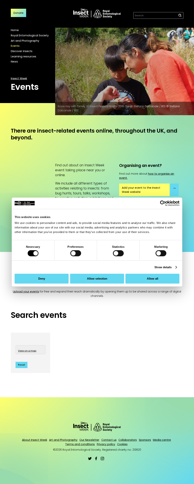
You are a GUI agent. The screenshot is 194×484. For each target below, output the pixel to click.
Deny (41, 278)
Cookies (122, 444)
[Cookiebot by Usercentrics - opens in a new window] (162, 203)
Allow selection (97, 278)
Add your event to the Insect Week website (141, 190)
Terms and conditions (80, 444)
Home (15, 30)
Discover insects (21, 51)
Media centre (162, 440)
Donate (18, 13)
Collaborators (127, 440)
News (14, 61)
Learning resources (23, 56)
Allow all (152, 278)
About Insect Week (34, 440)
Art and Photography (25, 41)
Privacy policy (106, 444)
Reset (21, 364)
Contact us (109, 440)
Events (15, 46)
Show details (163, 267)
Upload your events (26, 291)
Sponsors (145, 440)
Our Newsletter (89, 440)
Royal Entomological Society (30, 35)
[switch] (75, 253)
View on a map (27, 350)
